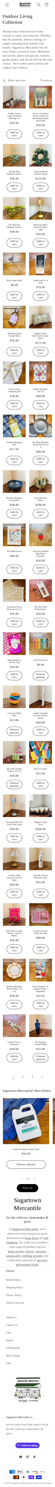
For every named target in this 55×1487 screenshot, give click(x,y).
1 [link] (13, 1076)
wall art (29, 1251)
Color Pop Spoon (41, 660)
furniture (41, 1251)
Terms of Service (15, 1303)
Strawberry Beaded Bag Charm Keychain (40, 553)
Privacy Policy (14, 1295)
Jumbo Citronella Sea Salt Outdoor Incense (41, 715)
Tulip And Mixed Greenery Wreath (41, 172)
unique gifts (13, 1255)
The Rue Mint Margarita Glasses (14, 172)
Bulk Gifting (13, 1355)
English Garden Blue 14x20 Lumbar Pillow (41, 336)
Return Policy (13, 1280)
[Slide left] (20, 1179)
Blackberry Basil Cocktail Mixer (14, 335)
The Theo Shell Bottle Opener (41, 608)
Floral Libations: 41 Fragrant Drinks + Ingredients (41, 989)
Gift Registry (13, 1348)
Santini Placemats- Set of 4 (40, 390)
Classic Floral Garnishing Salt (14, 390)
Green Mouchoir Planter (40, 499)
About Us (11, 1317)
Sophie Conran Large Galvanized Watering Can (14, 116)
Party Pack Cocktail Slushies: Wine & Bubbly (14, 933)
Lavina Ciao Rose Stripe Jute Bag (40, 932)
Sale (8, 1363)
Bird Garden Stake (14, 280)
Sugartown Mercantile (25, 1229)
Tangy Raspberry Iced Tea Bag (14, 661)
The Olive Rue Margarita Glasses (14, 226)
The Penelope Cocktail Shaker (40, 1043)
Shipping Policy (14, 1287)
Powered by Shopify (42, 1483)
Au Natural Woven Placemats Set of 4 (14, 608)
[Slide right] (34, 1179)
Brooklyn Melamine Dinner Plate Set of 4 (41, 444)
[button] (7, 5)
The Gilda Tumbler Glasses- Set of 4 (14, 770)
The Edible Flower (14, 551)
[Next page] (42, 1076)
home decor (31, 1238)
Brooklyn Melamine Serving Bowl (14, 499)
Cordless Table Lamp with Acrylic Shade (14, 877)
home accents (16, 1251)
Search (9, 1340)
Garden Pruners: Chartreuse (14, 1043)
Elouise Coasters (41, 769)
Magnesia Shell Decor (40, 823)
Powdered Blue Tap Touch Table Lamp (14, 823)
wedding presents (32, 1255)
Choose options (40, 676)
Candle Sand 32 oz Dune (40, 281)
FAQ (8, 1332)
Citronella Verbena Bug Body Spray (40, 876)
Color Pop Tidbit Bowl (14, 714)
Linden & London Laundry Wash (26, 1149)
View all (27, 1188)
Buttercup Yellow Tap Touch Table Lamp (41, 227)
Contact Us (12, 1325)
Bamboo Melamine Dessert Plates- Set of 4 (14, 989)
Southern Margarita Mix (14, 443)
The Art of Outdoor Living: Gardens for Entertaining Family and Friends (41, 117)
